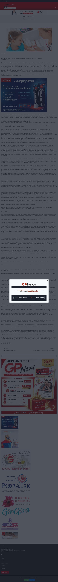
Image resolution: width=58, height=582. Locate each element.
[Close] (47, 280)
